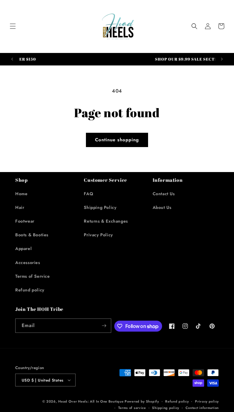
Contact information (202, 407)
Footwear (24, 221)
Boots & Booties (31, 235)
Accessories (27, 262)
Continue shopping (117, 139)
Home (21, 194)
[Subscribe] (104, 326)
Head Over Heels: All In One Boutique (91, 401)
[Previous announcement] (12, 59)
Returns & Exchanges (106, 221)
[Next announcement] (222, 59)
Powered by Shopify (142, 401)
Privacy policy (207, 401)
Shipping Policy (100, 207)
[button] (13, 26)
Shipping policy (165, 407)
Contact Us (164, 194)
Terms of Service (32, 276)
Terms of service (132, 407)
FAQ (88, 194)
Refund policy (29, 290)
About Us (162, 207)
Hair (19, 207)
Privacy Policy (98, 235)
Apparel (23, 248)
